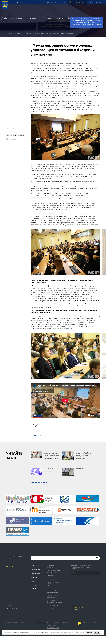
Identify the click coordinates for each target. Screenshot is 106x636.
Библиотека (50, 579)
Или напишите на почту (53, 627)
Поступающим (32, 18)
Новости (19, 33)
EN (12, 608)
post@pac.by (9, 561)
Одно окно (50, 575)
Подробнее (89, 632)
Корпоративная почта (53, 605)
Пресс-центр (82, 18)
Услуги (70, 18)
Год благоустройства (37, 566)
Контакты (95, 18)
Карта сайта (50, 609)
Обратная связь (10, 566)
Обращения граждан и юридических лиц (53, 571)
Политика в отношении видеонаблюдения (53, 596)
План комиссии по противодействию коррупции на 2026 (52, 590)
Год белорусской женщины (12, 18)
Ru (17, 2)
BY (16, 608)
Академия (60, 18)
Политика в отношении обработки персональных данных (54, 584)
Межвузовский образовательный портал (54, 601)
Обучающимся (47, 18)
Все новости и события (39, 482)
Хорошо (97, 632)
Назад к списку (38, 435)
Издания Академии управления (52, 566)
